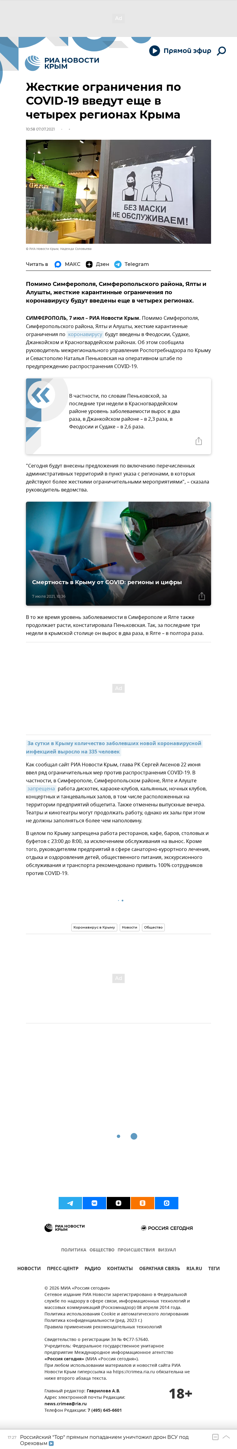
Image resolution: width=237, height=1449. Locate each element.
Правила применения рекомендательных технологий (103, 1327)
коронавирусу (85, 334)
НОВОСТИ (29, 1269)
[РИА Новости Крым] (62, 63)
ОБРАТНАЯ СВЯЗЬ (159, 1269)
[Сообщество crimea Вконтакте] (94, 1203)
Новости (129, 927)
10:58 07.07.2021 (40, 129)
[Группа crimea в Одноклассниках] (142, 1203)
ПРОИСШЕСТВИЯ (136, 1250)
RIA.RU (194, 1269)
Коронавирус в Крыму (94, 927)
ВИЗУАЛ (167, 1250)
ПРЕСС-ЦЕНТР (62, 1269)
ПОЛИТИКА (73, 1250)
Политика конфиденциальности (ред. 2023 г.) (93, 1320)
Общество (153, 927)
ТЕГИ (214, 1269)
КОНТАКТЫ (120, 1269)
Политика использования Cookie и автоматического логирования (116, 1314)
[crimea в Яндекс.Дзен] (118, 1203)
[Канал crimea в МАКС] (166, 1203)
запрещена (41, 789)
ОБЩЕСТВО (101, 1250)
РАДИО (93, 1269)
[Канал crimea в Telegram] (70, 1203)
